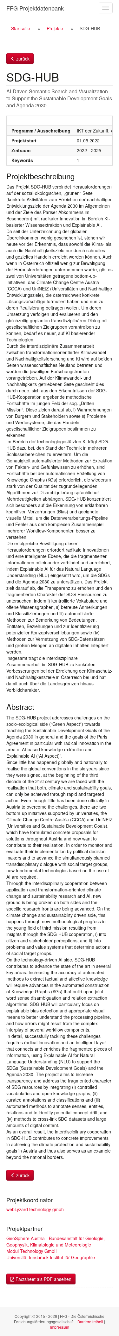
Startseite (20, 28)
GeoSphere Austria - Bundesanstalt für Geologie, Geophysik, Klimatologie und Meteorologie (55, 1241)
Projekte (55, 28)
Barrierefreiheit (90, 1321)
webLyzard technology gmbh (35, 1209)
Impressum (59, 1327)
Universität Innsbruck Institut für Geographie (50, 1257)
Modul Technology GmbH (31, 1251)
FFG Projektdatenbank (35, 8)
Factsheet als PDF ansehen (42, 1279)
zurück (22, 58)
